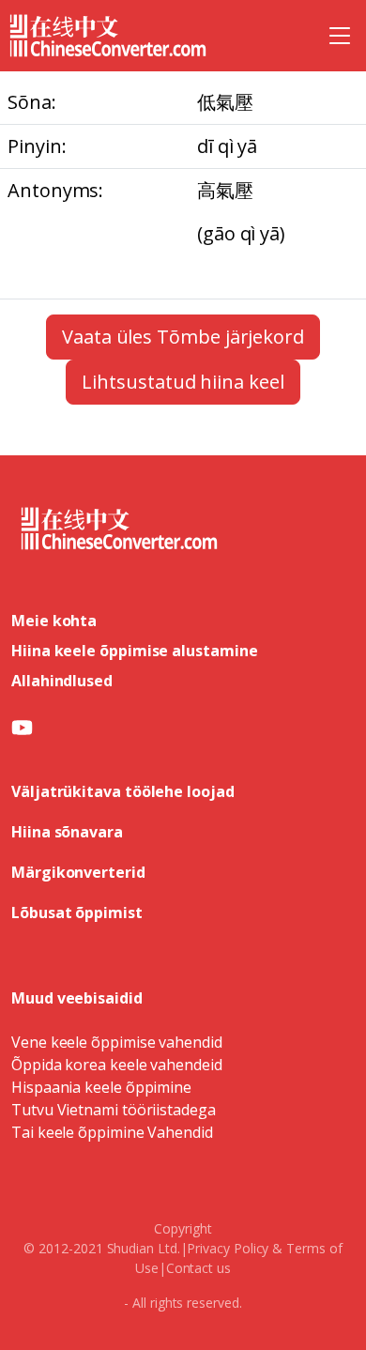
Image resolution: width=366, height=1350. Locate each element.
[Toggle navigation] (339, 35)
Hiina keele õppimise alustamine (134, 650)
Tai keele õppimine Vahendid (112, 1132)
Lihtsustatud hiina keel (182, 381)
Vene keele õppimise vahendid (116, 1042)
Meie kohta (54, 620)
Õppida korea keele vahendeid (116, 1064)
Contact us (198, 1268)
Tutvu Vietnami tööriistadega (113, 1109)
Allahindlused (62, 680)
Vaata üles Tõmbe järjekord (183, 336)
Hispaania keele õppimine (101, 1087)
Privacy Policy (227, 1248)
